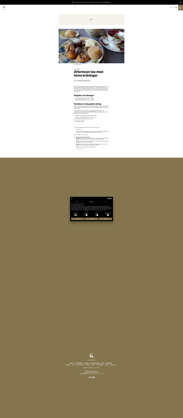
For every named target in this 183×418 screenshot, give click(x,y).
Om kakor (107, 364)
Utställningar (79, 363)
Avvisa (78, 218)
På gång (86, 363)
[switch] (86, 215)
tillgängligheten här (107, 2)
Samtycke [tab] (77, 201)
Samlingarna (87, 364)
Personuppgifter (99, 364)
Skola (102, 363)
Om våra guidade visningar (79, 121)
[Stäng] (180, 2)
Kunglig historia (95, 363)
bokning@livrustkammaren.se (92, 371)
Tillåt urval (91, 218)
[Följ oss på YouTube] (93, 377)
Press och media (80, 364)
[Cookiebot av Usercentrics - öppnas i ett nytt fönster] (108, 198)
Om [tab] (105, 201)
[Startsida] (4, 8)
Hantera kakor (113, 364)
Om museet (109, 363)
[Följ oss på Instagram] (90, 377)
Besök (71, 363)
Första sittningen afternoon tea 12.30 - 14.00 (84, 98)
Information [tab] (91, 201)
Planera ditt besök (79, 149)
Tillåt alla (105, 218)
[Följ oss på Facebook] (88, 377)
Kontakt (93, 364)
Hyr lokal (73, 364)
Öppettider (68, 364)
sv (174, 7)
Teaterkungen (92, 110)
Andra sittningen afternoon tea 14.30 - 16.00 (84, 99)
